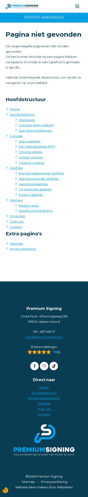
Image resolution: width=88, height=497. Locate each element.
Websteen (65, 487)
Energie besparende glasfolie (41, 173)
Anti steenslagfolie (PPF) (37, 146)
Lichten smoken (31, 157)
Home (14, 109)
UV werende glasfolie (35, 189)
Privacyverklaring (23, 249)
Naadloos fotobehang (35, 211)
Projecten (17, 216)
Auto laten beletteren (35, 130)
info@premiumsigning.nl (44, 337)
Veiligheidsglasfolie (33, 184)
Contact (16, 227)
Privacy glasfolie (31, 195)
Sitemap (16, 243)
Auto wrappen (29, 141)
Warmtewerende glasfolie (39, 179)
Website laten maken (31, 487)
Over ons (17, 221)
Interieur (16, 200)
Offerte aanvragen (44, 17)
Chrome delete (30, 152)
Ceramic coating (31, 163)
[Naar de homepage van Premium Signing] (22, 6)
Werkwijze (27, 120)
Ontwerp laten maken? (36, 125)
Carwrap (16, 136)
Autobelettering (22, 114)
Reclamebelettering (44, 398)
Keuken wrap (29, 205)
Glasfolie (16, 168)
